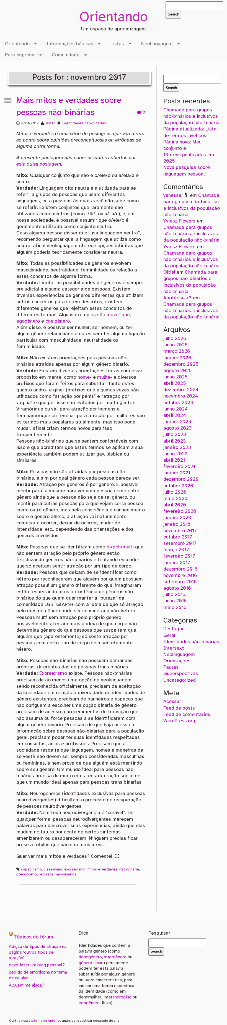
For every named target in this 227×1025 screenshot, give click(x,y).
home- (85, 377)
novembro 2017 (180, 530)
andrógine (121, 997)
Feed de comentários (186, 714)
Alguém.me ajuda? (26, 985)
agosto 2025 (177, 370)
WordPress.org (179, 720)
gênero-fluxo (91, 963)
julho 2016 (174, 594)
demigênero (90, 957)
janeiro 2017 (176, 562)
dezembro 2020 (180, 479)
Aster (50, 123)
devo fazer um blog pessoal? (37, 965)
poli (117, 547)
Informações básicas (70, 43)
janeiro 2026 (177, 357)
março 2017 (176, 549)
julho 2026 (174, 338)
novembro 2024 (180, 396)
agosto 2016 (177, 588)
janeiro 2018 (176, 524)
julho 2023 (174, 434)
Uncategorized (179, 680)
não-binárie (129, 869)
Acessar (172, 701)
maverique (118, 314)
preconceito (26, 874)
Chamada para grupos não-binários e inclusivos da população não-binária (191, 116)
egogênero (28, 321)
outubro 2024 (178, 402)
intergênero (115, 957)
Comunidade (65, 55)
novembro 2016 (180, 575)
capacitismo (31, 869)
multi (128, 547)
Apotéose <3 (177, 298)
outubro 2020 (178, 485)
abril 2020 (174, 505)
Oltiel (169, 272)
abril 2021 (174, 460)
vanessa (173, 195)
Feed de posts (179, 708)
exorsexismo (75, 869)
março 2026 (176, 351)
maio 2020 (175, 498)
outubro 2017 (177, 537)
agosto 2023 (177, 428)
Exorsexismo (53, 673)
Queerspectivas (180, 673)
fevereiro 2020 (179, 511)
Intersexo (173, 648)
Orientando (113, 18)
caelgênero (57, 321)
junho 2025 (175, 377)
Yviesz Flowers (179, 221)
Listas (117, 43)
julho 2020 (174, 492)
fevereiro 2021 (179, 466)
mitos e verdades (102, 869)
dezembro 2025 (180, 364)
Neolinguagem (157, 43)
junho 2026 (175, 344)
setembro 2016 (180, 581)
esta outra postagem (38, 164)
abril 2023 (174, 441)
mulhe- (104, 377)
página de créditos (46, 1021)
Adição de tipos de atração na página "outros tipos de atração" (37, 952)
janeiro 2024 (177, 421)
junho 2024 (175, 409)
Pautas (171, 667)
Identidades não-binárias (84, 123)
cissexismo (53, 869)
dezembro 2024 (180, 389)
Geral (169, 635)
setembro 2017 (180, 543)
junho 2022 (175, 453)
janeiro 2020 (177, 517)
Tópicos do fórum (33, 937)
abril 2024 (174, 415)
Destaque (174, 628)
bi (109, 547)
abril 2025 (174, 383)
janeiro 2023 (177, 447)
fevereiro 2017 (179, 556)
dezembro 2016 (180, 569)
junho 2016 (175, 600)
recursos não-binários (57, 874)
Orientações (176, 660)
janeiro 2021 (176, 472)
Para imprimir (20, 55)
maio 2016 (175, 607)
